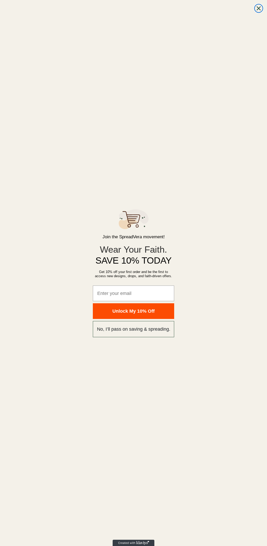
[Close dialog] (258, 8)
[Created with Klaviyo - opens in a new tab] (133, 543)
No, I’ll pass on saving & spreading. (133, 329)
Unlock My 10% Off (133, 311)
